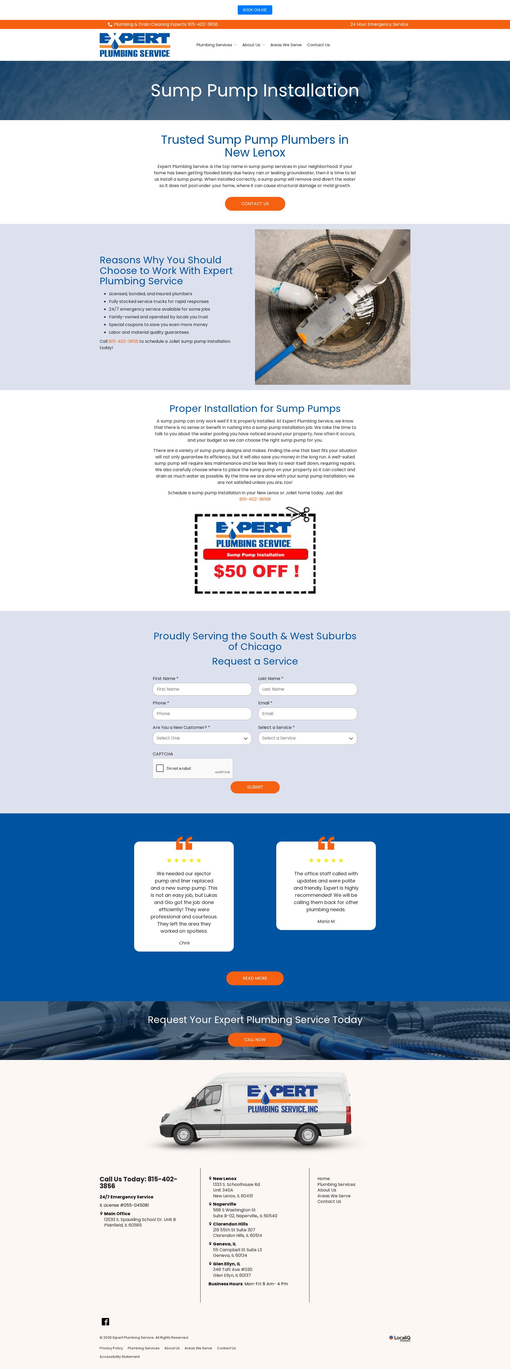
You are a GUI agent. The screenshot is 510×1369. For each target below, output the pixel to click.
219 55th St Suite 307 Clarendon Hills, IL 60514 (237, 1233)
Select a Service (277, 727)
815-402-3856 (123, 341)
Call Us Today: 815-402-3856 (138, 1183)
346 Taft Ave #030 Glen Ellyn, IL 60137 (232, 1272)
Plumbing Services (214, 45)
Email (266, 703)
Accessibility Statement (120, 1356)
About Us (251, 45)
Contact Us (318, 45)
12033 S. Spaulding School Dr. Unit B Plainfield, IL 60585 (139, 1222)
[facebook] (105, 1321)
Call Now (255, 1040)
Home (323, 1179)
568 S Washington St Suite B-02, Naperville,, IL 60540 (244, 1213)
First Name (167, 678)
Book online (255, 10)
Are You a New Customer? (182, 727)
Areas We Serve (286, 45)
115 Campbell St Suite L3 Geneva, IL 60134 (237, 1253)
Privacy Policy (111, 1348)
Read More (255, 978)
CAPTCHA (163, 754)
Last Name (272, 678)
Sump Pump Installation (255, 90)
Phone (162, 703)
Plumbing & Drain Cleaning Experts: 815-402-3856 (166, 24)
